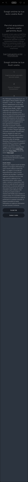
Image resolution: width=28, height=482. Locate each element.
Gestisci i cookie (13, 215)
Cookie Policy (19, 149)
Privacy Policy (13, 151)
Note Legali (10, 152)
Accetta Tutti (13, 210)
